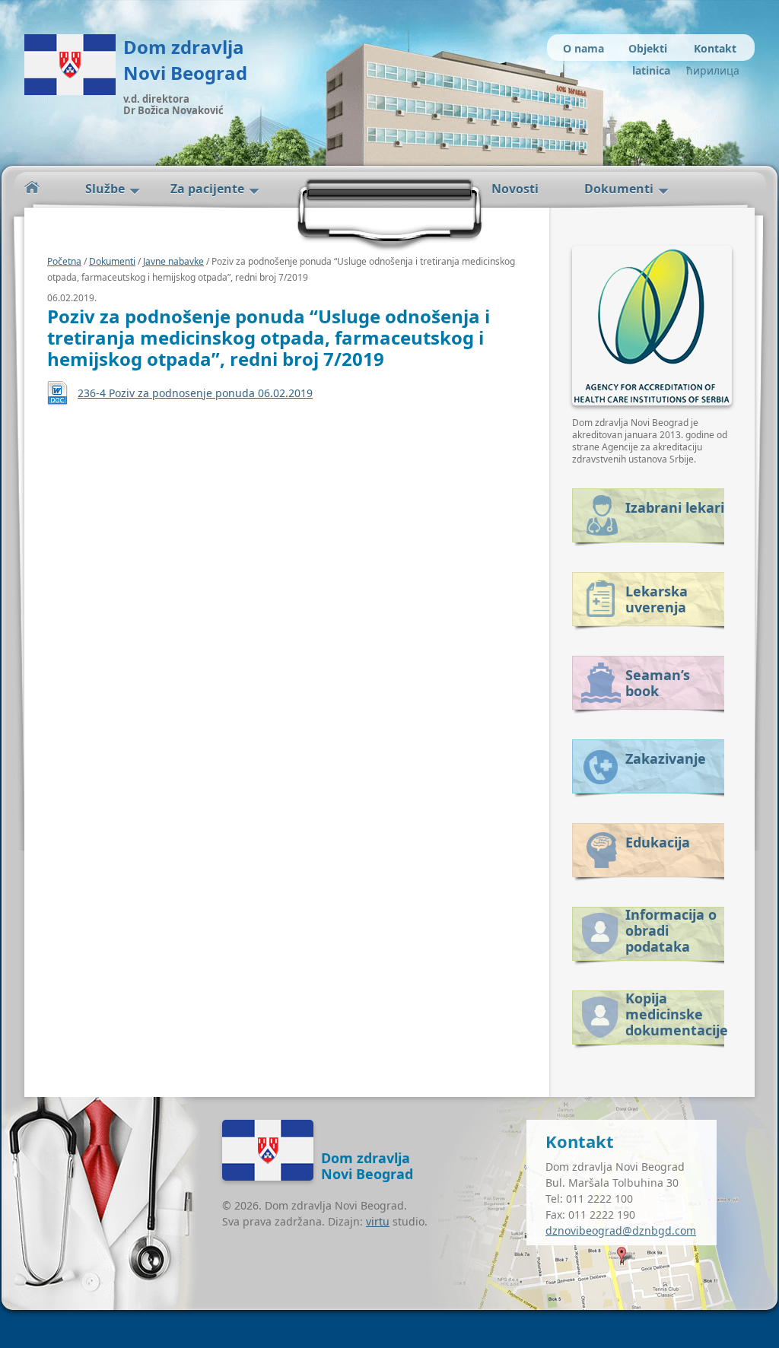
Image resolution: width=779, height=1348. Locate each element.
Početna (32, 187)
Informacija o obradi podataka (671, 928)
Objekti (647, 48)
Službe (105, 188)
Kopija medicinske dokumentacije (674, 1011)
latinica (651, 70)
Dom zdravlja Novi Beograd (185, 59)
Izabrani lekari (674, 507)
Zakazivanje (665, 758)
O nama (583, 48)
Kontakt (715, 48)
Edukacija (657, 842)
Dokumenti (618, 188)
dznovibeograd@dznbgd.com (620, 1230)
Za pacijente (207, 188)
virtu (378, 1221)
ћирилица (711, 70)
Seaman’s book (657, 683)
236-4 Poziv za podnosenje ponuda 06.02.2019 (195, 393)
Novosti (515, 188)
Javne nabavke (173, 261)
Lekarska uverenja (656, 599)
